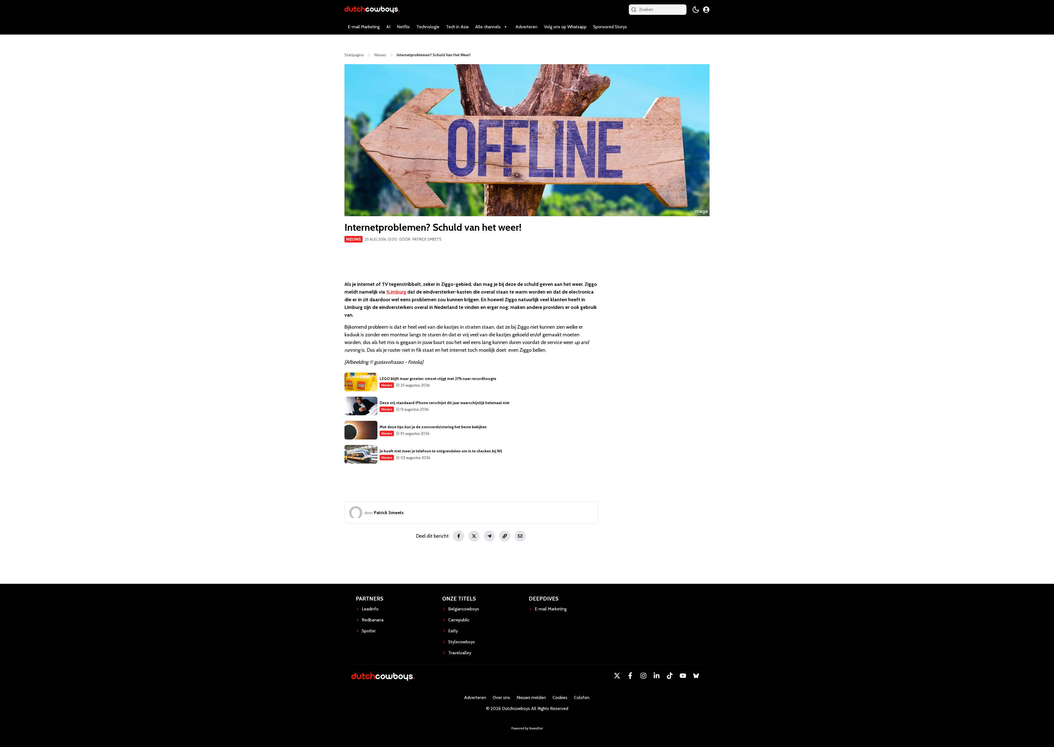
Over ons (501, 697)
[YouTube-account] (683, 675)
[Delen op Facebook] (458, 536)
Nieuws (353, 239)
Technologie (427, 26)
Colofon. (582, 697)
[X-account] (617, 675)
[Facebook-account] (630, 675)
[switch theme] (696, 9)
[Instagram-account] (643, 675)
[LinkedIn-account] (656, 675)
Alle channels (488, 26)
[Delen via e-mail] (520, 536)
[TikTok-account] (669, 675)
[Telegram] (489, 536)
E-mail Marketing (364, 26)
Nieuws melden (531, 697)
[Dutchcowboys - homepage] (371, 9)
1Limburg (396, 292)
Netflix (403, 26)
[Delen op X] (474, 536)
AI (388, 26)
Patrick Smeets (427, 239)
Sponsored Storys (610, 26)
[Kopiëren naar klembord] (504, 536)
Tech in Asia (457, 26)
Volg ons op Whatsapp (565, 26)
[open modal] (706, 9)
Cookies (560, 697)
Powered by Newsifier (527, 728)
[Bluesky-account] (696, 675)
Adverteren (526, 26)
